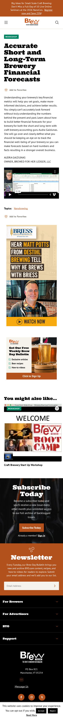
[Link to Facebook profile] (21, 699)
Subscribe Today (31, 527)
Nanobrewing (21, 208)
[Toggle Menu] (6, 22)
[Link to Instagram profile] (31, 699)
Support (9, 638)
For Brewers (13, 601)
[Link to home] (31, 22)
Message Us (21, 686)
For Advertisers (15, 614)
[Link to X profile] (42, 699)
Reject (53, 710)
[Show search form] (57, 22)
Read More (31, 715)
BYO (6, 626)
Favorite (6, 90)
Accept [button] (41, 710)
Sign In (41, 535)
